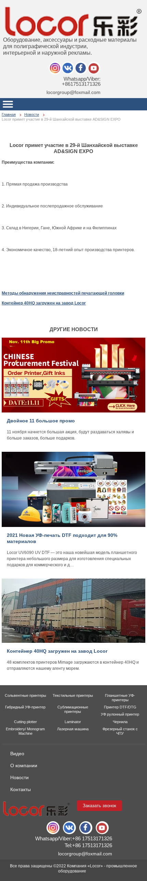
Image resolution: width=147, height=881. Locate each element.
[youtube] (94, 68)
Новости (31, 114)
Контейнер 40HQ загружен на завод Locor (44, 303)
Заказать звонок (99, 805)
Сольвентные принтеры (25, 695)
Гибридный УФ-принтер (25, 707)
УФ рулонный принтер (120, 714)
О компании (23, 765)
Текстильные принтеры (73, 695)
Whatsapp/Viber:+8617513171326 (81, 81)
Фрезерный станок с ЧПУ (120, 731)
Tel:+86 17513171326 (88, 845)
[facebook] (81, 68)
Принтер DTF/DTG (120, 707)
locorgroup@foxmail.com (73, 92)
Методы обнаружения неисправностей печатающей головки (63, 293)
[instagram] (68, 68)
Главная (9, 114)
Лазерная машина (73, 729)
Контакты (20, 789)
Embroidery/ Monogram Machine (25, 731)
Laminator (73, 722)
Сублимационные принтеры (72, 709)
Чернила (120, 722)
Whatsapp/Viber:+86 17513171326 (73, 838)
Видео (17, 753)
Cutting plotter (25, 722)
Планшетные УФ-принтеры (120, 697)
